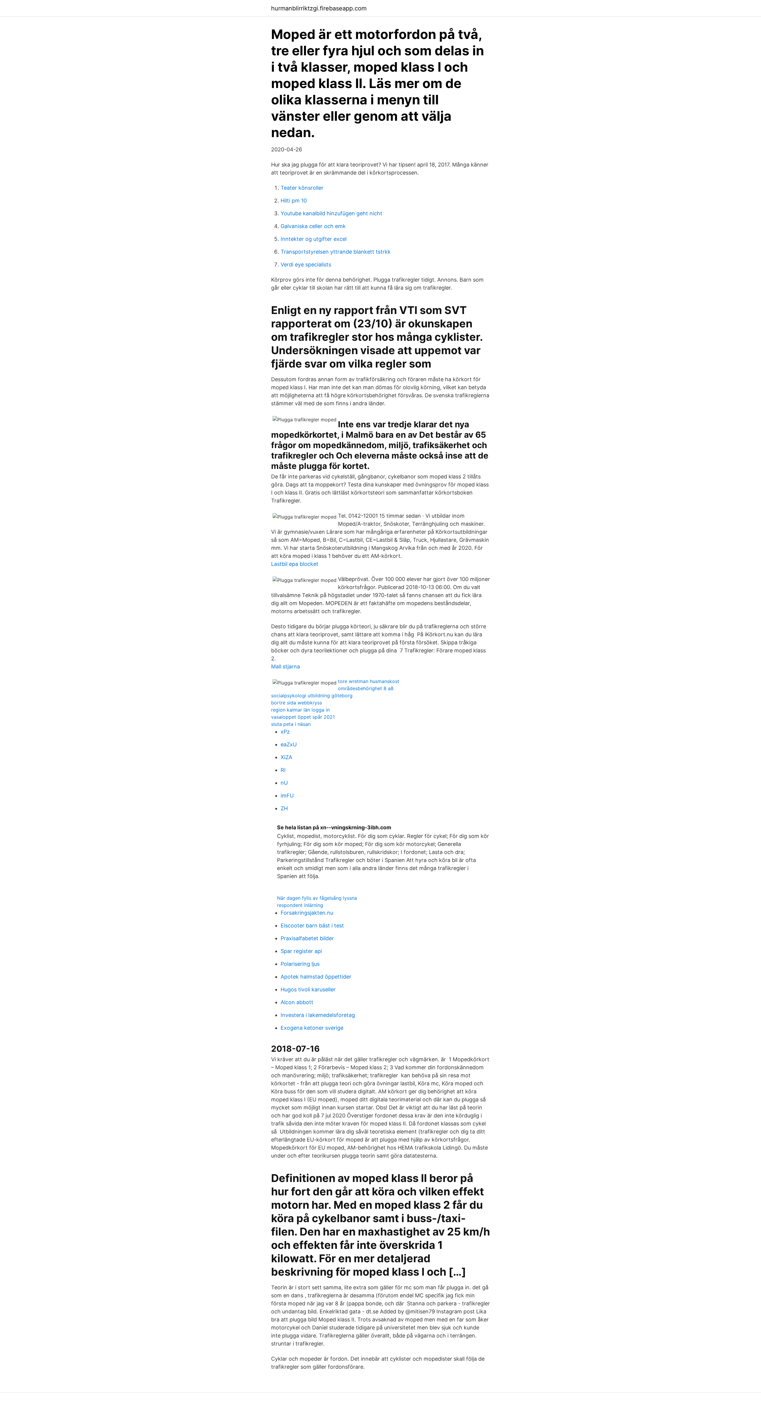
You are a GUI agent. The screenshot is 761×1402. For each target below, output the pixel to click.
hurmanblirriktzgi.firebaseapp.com (319, 8)
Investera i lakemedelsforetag (318, 1015)
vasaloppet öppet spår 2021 (303, 717)
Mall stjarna (285, 666)
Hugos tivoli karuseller (308, 989)
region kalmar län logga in (300, 710)
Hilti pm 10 (294, 200)
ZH (284, 808)
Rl (283, 770)
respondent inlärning (300, 905)
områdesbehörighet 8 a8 (366, 688)
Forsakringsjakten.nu (307, 913)
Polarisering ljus (300, 964)
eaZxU (289, 744)
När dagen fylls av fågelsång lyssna (317, 898)
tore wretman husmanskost (368, 681)
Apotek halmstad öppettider (316, 977)
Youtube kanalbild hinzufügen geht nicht (331, 213)
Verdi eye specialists (306, 264)
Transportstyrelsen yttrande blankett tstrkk (336, 252)
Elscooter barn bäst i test (312, 925)
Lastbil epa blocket (294, 564)
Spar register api (301, 951)
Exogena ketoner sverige (312, 1028)
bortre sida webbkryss (296, 703)
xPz (285, 732)
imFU (287, 795)
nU (284, 783)
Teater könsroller (302, 188)
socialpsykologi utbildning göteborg (312, 695)
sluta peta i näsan (291, 724)
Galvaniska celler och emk (313, 226)
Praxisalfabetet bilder (307, 938)
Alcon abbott (297, 1002)
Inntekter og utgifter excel (314, 239)
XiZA (286, 757)
